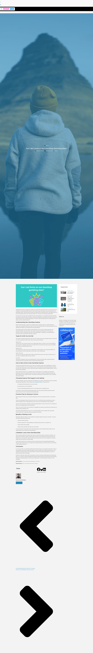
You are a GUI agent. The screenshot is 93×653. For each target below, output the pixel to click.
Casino (47, 145)
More (70, 8)
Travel (63, 8)
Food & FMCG (47, 8)
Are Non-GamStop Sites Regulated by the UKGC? (31, 461)
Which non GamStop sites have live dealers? (30, 463)
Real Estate (38, 8)
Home (31, 8)
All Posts (19, 482)
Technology (56, 8)
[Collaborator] (67, 359)
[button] (0, 2)
